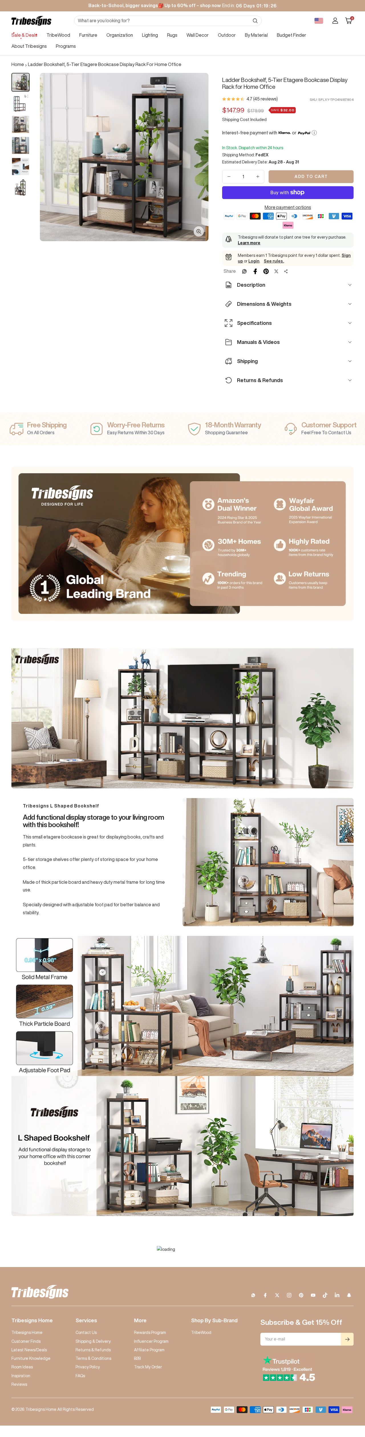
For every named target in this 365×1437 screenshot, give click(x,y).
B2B (137, 1358)
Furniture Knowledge (30, 1358)
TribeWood (58, 35)
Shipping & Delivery (93, 1341)
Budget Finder (291, 35)
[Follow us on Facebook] (265, 1295)
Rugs (172, 35)
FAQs (80, 1376)
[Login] (335, 21)
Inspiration (20, 1376)
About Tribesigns (29, 46)
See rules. (274, 261)
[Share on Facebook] (255, 271)
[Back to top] (341, 1398)
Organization (119, 35)
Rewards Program (150, 1332)
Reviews (19, 1384)
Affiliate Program (149, 1350)
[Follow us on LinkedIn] (337, 1295)
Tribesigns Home (26, 1332)
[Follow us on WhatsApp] (253, 1295)
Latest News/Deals (29, 1350)
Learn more (249, 243)
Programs (66, 46)
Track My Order (148, 1367)
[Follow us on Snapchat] (349, 1295)
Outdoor (227, 35)
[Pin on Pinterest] (266, 271)
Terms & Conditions (93, 1358)
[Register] (347, 1339)
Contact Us (86, 1332)
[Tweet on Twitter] (276, 271)
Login (253, 261)
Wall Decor (197, 35)
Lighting (150, 35)
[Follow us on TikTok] (325, 1295)
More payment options (288, 207)
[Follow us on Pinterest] (301, 1295)
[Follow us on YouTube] (313, 1295)
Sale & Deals (24, 35)
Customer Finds (25, 1341)
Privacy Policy (88, 1367)
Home (17, 64)
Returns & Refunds (93, 1350)
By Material (256, 35)
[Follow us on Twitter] (277, 1295)
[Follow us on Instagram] (289, 1295)
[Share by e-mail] (286, 271)
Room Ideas (22, 1367)
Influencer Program (151, 1341)
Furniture (88, 35)
